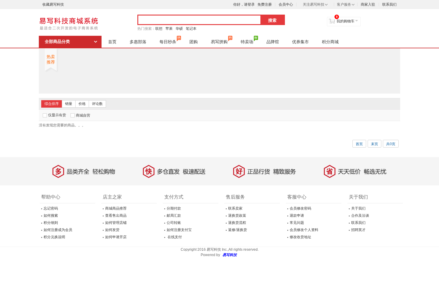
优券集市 (300, 41)
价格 (82, 104)
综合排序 (51, 104)
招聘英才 (358, 230)
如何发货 (112, 230)
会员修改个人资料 (304, 230)
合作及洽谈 (360, 215)
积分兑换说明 (54, 237)
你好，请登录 (244, 4)
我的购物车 (345, 21)
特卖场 (247, 41)
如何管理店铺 (116, 223)
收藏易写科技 (53, 4)
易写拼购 (219, 41)
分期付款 (174, 208)
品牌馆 (272, 41)
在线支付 (174, 237)
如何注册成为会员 (58, 230)
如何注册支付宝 (179, 230)
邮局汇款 (174, 215)
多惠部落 (138, 41)
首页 (112, 41)
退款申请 (297, 215)
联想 (158, 29)
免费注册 (264, 4)
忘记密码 (51, 208)
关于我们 (358, 208)
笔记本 (191, 29)
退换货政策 (237, 215)
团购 (193, 41)
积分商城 (330, 41)
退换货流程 (237, 223)
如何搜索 (51, 215)
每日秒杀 (167, 41)
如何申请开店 (116, 237)
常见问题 (297, 223)
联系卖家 (235, 208)
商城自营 (83, 115)
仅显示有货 (57, 115)
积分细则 (51, 223)
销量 (68, 104)
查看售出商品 (116, 215)
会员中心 (286, 4)
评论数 (97, 104)
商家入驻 (368, 4)
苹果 (169, 29)
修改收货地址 (300, 237)
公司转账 (174, 223)
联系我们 (389, 4)
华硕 (179, 29)
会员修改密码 (300, 208)
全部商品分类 (57, 41)
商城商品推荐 (116, 208)
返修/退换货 (237, 230)
